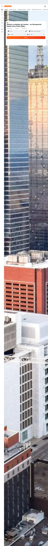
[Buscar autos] (2, 14)
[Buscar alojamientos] (2, 12)
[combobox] (24, 28)
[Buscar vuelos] (2, 10)
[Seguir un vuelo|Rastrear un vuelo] (2, 20)
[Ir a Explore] (2, 18)
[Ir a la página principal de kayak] (8, 6)
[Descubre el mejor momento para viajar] (2, 23)
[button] (2, 6)
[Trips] (2, 26)
